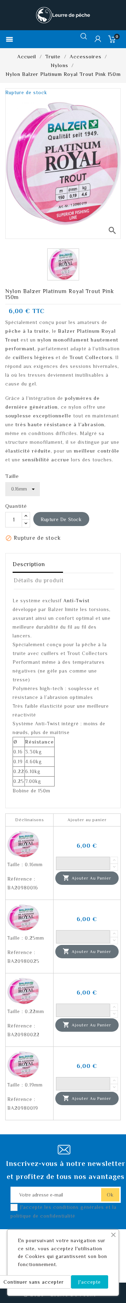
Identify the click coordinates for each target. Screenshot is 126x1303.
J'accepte (89, 1282)
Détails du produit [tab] (39, 580)
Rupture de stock (61, 519)
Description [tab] (29, 564)
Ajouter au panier (87, 877)
